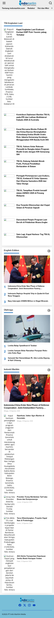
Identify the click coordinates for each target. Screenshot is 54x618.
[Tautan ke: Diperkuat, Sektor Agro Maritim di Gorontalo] (9, 454)
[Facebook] (20, 605)
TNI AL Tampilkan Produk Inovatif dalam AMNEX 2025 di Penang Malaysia (31, 193)
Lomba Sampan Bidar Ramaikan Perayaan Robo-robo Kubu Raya (27, 352)
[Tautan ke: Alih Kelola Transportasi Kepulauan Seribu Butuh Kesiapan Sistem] (9, 572)
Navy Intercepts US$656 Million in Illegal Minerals (28, 301)
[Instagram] (29, 605)
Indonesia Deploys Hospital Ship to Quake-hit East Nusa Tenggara (28, 295)
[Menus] (4, 3)
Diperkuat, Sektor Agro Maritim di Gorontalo (30, 417)
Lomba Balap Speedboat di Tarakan (22, 346)
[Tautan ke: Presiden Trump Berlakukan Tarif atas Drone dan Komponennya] (9, 505)
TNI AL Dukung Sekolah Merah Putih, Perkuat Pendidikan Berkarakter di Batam (30, 163)
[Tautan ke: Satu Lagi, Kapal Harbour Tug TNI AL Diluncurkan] (9, 238)
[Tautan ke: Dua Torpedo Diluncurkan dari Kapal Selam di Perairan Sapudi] (9, 209)
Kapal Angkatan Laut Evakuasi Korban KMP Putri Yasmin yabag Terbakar (31, 32)
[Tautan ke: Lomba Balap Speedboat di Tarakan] (27, 328)
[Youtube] (34, 605)
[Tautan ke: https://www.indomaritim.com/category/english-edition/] (48, 251)
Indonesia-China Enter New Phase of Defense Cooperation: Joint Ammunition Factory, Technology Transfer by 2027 (26, 287)
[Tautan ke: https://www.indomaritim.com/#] (48, 310)
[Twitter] (24, 605)
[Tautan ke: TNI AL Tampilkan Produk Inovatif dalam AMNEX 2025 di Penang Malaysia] (9, 194)
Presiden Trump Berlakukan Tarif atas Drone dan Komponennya (32, 498)
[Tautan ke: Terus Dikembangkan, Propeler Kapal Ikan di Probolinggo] (9, 534)
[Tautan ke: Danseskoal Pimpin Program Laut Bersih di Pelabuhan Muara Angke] (9, 223)
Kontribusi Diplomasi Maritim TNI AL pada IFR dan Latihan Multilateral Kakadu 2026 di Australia (33, 117)
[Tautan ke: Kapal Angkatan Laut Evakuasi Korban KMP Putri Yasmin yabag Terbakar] (9, 66)
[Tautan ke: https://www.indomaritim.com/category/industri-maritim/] (48, 370)
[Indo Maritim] (27, 3)
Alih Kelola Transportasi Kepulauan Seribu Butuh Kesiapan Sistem (31, 557)
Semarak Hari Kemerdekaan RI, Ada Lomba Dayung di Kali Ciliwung (29, 359)
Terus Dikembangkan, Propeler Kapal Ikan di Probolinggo (32, 519)
